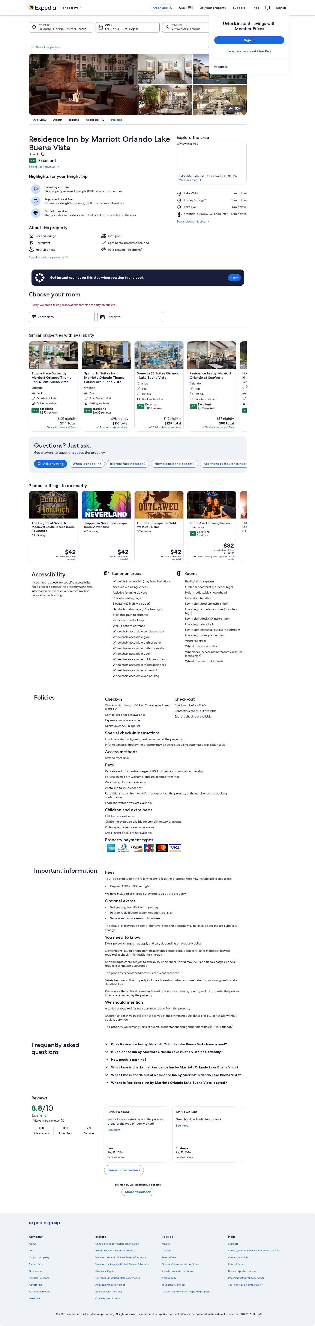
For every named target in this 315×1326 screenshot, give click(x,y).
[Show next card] (246, 386)
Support (239, 8)
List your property (213, 8)
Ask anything (53, 464)
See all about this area (191, 221)
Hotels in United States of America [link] (115, 1250)
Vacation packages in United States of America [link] (122, 1264)
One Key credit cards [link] (107, 1298)
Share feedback (138, 1192)
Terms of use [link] (169, 1257)
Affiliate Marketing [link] (39, 1291)
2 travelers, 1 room (186, 29)
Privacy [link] (166, 1243)
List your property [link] (39, 1257)
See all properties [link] (48, 47)
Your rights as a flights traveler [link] (245, 1284)
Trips (255, 8)
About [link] (32, 1243)
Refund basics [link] (236, 1264)
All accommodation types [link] (110, 1284)
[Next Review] (239, 1134)
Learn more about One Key (249, 51)
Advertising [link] (35, 1284)
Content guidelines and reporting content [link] (186, 1291)
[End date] (130, 317)
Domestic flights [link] (104, 1271)
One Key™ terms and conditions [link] (180, 1264)
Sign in (281, 8)
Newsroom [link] (35, 1271)
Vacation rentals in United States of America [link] (120, 1257)
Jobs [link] (31, 1250)
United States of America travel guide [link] (117, 1243)
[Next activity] (246, 527)
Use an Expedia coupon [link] (242, 1271)
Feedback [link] (34, 1298)
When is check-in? (86, 464)
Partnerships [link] (36, 1264)
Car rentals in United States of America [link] (117, 1278)
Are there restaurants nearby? (228, 464)
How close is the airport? (174, 464)
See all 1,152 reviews (42, 167)
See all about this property (46, 257)
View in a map (188, 180)
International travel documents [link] (246, 1278)
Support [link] (233, 1243)
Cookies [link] (166, 1250)
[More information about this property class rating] (42, 154)
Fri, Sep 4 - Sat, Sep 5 (121, 29)
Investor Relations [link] (39, 1278)
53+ (238, 108)
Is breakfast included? (128, 464)
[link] (249, 66)
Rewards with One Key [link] (108, 1291)
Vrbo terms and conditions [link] (177, 1271)
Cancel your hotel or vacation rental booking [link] (253, 1250)
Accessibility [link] (169, 1278)
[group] (140, 464)
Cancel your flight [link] (238, 1257)
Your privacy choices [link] (173, 1284)
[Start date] (62, 317)
